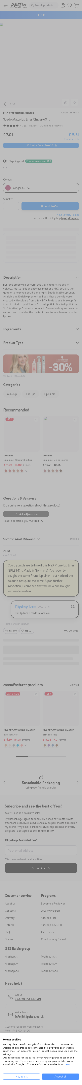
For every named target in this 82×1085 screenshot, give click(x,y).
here (67, 1064)
